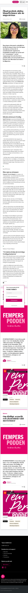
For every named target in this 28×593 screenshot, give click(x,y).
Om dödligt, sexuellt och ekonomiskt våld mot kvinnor (13, 419)
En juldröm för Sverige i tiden (10, 539)
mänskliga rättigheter (14, 403)
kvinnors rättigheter (14, 401)
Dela (22, 65)
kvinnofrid (17, 399)
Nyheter (5, 399)
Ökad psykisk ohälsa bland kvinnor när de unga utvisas (13, 13)
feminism (12, 399)
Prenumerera (15, 1)
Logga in (23, 1)
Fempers (9, 360)
